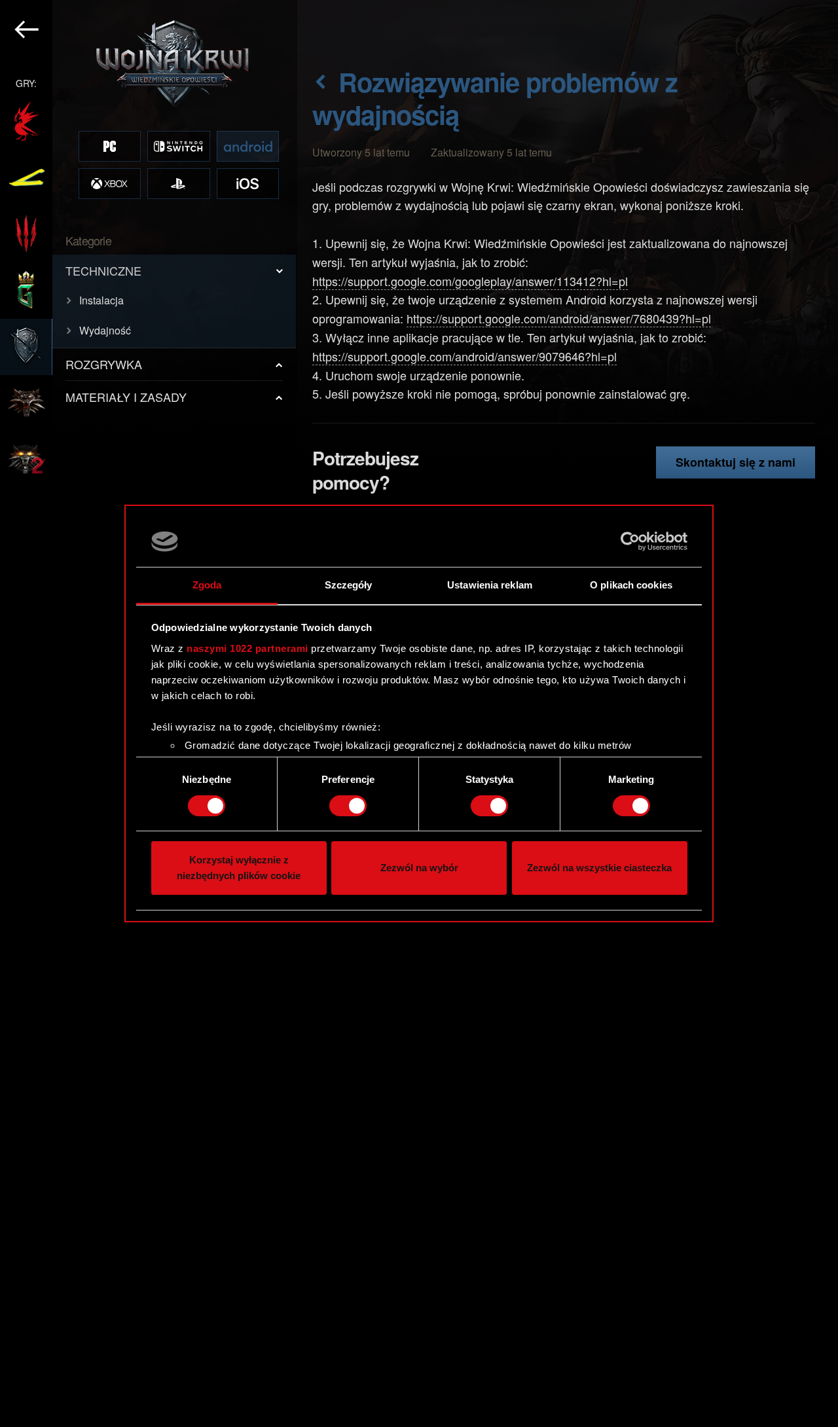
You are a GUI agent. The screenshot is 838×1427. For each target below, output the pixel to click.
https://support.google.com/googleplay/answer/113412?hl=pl (470, 280)
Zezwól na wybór (419, 868)
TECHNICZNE (103, 270)
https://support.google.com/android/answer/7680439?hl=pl (559, 318)
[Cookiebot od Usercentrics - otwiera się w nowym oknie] (630, 541)
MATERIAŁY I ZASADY (126, 396)
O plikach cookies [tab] (631, 584)
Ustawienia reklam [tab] (489, 584)
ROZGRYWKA (103, 363)
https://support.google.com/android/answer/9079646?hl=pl (464, 356)
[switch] (348, 805)
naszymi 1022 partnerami (247, 648)
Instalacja (101, 300)
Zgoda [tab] (207, 584)
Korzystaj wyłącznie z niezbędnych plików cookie (239, 868)
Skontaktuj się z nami (735, 462)
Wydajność (105, 330)
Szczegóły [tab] (349, 584)
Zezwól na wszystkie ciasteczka (599, 868)
